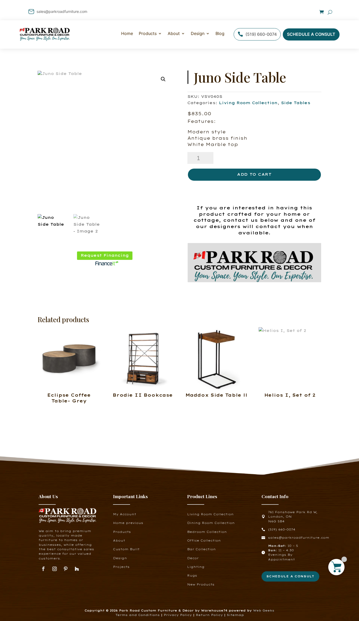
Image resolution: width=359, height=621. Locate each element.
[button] (163, 79)
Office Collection (204, 540)
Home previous (128, 523)
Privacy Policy (178, 615)
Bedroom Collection (207, 532)
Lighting (195, 567)
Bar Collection (201, 549)
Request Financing (105, 255)
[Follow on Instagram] (54, 569)
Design (197, 33)
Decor (193, 558)
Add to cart (254, 174)
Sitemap (235, 615)
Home (127, 33)
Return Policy (210, 615)
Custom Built (126, 549)
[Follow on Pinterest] (65, 569)
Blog (220, 33)
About (174, 33)
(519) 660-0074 (261, 34)
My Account (124, 514)
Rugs (192, 575)
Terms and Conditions (137, 615)
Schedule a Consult (311, 34)
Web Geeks (263, 610)
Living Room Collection (248, 102)
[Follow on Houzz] (76, 569)
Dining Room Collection (211, 523)
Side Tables (295, 102)
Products (122, 532)
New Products (200, 584)
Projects (121, 567)
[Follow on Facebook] (43, 569)
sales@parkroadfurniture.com (62, 11)
